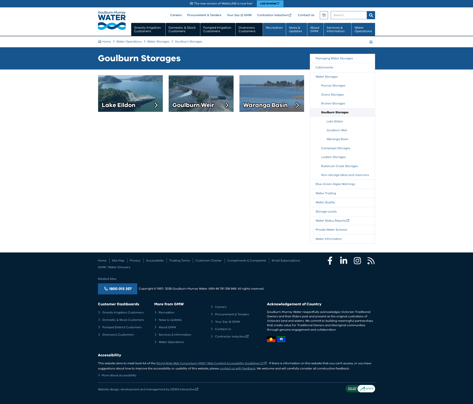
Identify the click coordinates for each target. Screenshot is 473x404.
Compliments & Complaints (246, 261)
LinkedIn (344, 261)
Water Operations (363, 29)
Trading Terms (179, 261)
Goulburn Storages (188, 42)
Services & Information (336, 29)
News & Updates (295, 29)
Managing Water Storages (334, 58)
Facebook (330, 261)
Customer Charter (208, 261)
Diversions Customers (247, 29)
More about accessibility (119, 375)
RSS (371, 261)
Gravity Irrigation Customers (147, 29)
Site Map (118, 261)
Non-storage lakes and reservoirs (345, 175)
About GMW (314, 29)
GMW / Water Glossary (114, 267)
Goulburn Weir (193, 105)
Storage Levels (326, 212)
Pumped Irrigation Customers (217, 29)
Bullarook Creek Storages (339, 166)
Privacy (135, 261)
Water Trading (326, 193)
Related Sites (107, 279)
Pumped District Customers (122, 327)
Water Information (329, 239)
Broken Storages (333, 103)
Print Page (372, 45)
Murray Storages (333, 86)
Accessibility (155, 261)
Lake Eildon (118, 105)
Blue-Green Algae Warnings (335, 184)
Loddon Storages (333, 157)
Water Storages (158, 42)
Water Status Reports (331, 221)
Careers (176, 15)
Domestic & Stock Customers (182, 29)
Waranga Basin (265, 105)
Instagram (357, 261)
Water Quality (325, 202)
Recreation (274, 28)
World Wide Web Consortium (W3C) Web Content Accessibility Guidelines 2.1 (209, 363)
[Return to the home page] (112, 29)
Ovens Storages (332, 95)
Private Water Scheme (331, 230)
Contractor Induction (272, 15)
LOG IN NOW (268, 3)
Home (106, 42)
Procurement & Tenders (204, 15)
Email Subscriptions (286, 261)
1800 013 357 (120, 288)
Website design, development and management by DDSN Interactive (146, 389)
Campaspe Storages (335, 148)
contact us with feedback (238, 368)
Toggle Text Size (324, 15)
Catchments (324, 67)
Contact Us (306, 15)
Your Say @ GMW (239, 15)
